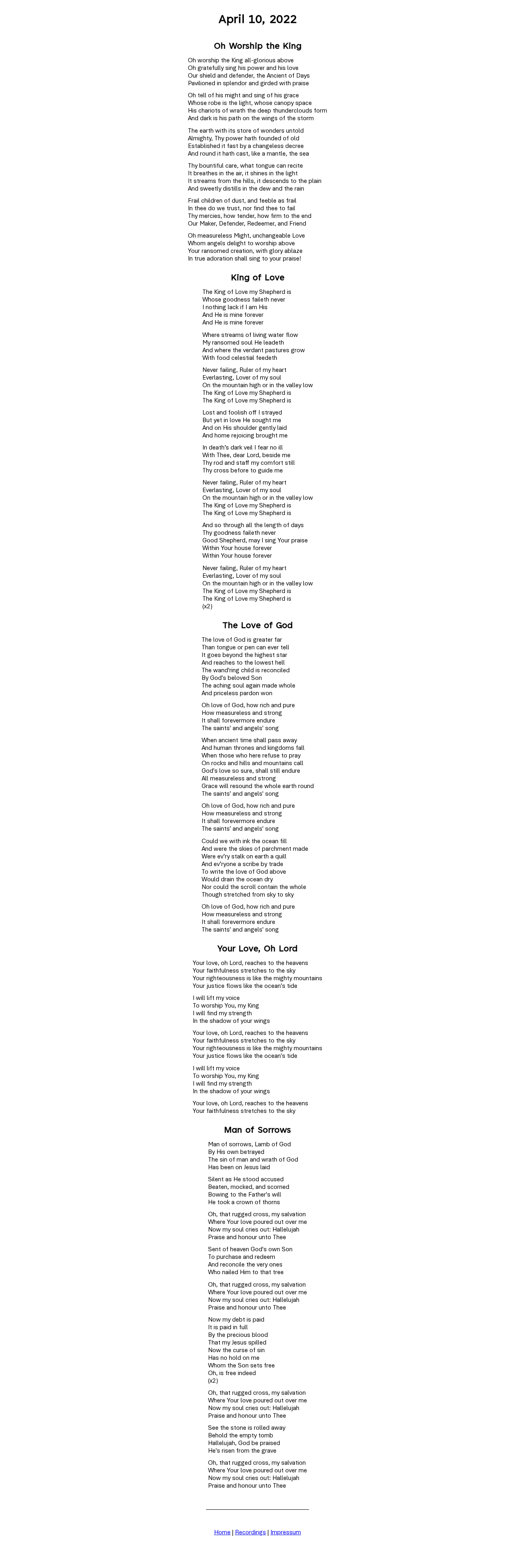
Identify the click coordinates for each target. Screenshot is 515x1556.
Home (222, 1532)
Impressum (285, 1532)
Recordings (250, 1532)
